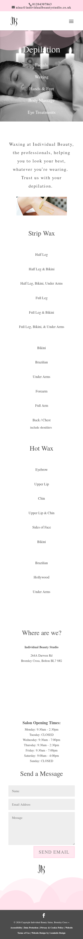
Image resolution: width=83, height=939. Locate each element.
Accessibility (16, 927)
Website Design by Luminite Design (48, 932)
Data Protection (31, 927)
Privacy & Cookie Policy (52, 927)
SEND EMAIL (54, 852)
